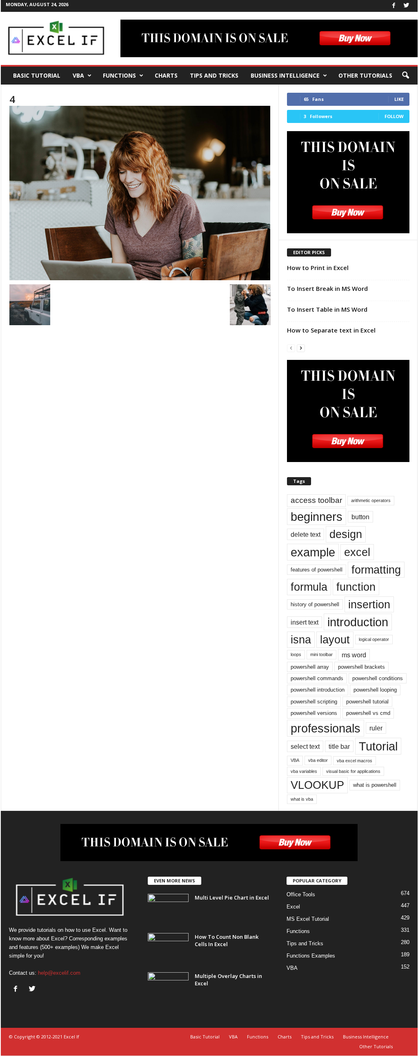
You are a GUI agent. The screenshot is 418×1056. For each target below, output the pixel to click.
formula (309, 586)
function (356, 586)
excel (357, 552)
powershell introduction (318, 690)
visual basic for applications (353, 771)
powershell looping (375, 690)
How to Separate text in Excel (331, 330)
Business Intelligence (285, 75)
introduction (357, 622)
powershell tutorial (367, 702)
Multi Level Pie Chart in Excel (232, 897)
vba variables (304, 771)
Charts (166, 75)
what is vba (302, 799)
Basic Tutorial (36, 75)
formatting (376, 569)
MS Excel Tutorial (308, 919)
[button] (405, 76)
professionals (325, 728)
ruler (375, 728)
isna (301, 639)
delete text (305, 534)
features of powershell (316, 570)
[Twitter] (406, 6)
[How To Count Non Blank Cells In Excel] (168, 948)
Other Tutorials (365, 75)
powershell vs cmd (368, 713)
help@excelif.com (59, 973)
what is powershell (374, 785)
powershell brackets (361, 667)
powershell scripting (314, 702)
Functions (119, 75)
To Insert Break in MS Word (327, 288)
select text (305, 746)
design (345, 534)
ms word (354, 655)
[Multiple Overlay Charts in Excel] (168, 987)
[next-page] (301, 348)
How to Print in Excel (318, 267)
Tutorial (378, 746)
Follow (394, 116)
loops (296, 654)
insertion (369, 604)
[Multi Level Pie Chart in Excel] (168, 909)
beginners (316, 516)
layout (335, 639)
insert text (304, 622)
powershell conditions (377, 678)
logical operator (374, 639)
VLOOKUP (317, 785)
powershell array (310, 667)
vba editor (318, 760)
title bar (339, 746)
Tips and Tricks (214, 75)
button (360, 516)
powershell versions (314, 713)
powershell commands (317, 678)
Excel (293, 907)
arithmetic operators (371, 500)
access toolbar (316, 500)
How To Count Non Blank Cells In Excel (226, 940)
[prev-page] (291, 348)
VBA (78, 75)
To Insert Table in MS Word (327, 309)
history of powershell (315, 604)
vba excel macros (354, 760)
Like (399, 99)
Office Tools (301, 894)
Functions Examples (311, 956)
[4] (140, 193)
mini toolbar (321, 654)
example (313, 552)
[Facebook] (394, 6)
